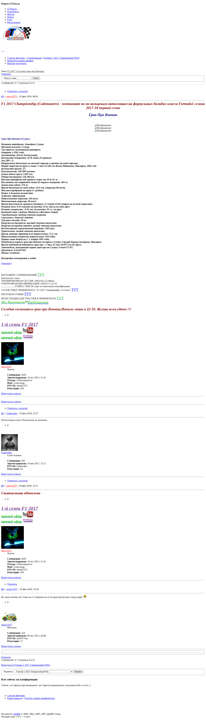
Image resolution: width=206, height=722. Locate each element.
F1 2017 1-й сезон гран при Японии (25, 71)
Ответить (6, 74)
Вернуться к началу (11, 393)
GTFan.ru (12, 9)
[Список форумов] (18, 39)
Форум (10, 14)
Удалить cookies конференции (39, 698)
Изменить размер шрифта (20, 60)
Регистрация (13, 22)
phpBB (16, 714)
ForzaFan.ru (13, 11)
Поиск (10, 17)
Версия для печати (16, 63)
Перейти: (8, 671)
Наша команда (14, 698)
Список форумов (16, 58)
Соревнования (34, 58)
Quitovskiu (11, 413)
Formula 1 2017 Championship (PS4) (61, 58)
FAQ (9, 19)
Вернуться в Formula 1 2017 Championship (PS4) (25, 665)
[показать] (6, 263)
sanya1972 (11, 96)
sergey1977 (11, 589)
